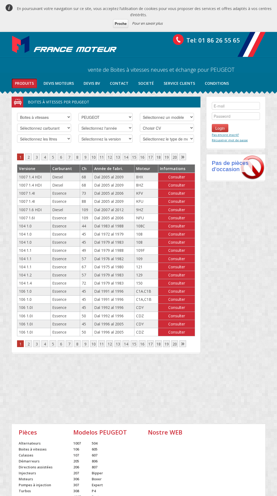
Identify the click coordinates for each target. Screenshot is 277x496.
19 (166, 157)
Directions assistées (35, 467)
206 (76, 467)
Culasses (26, 455)
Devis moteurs (59, 83)
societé (146, 83)
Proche (121, 23)
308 (76, 490)
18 (158, 157)
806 (94, 461)
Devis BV (92, 83)
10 (93, 157)
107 (76, 455)
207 (76, 473)
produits (24, 83)
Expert (97, 484)
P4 (94, 490)
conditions (217, 83)
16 (142, 157)
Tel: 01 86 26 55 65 (213, 40)
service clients (179, 83)
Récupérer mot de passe (230, 140)
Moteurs (26, 479)
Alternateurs (30, 443)
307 (76, 484)
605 (94, 449)
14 (126, 157)
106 (76, 449)
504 (94, 443)
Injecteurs (27, 473)
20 (175, 157)
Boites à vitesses (33, 449)
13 (118, 157)
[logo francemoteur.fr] (64, 44)
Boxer (97, 479)
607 (94, 455)
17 (150, 157)
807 (94, 467)
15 (134, 157)
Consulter (176, 177)
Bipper (97, 473)
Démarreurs (29, 461)
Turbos (25, 490)
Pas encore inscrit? (225, 135)
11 (102, 157)
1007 (77, 443)
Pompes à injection (35, 484)
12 (110, 157)
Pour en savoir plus (147, 23)
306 (76, 479)
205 (76, 461)
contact (119, 83)
